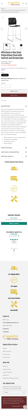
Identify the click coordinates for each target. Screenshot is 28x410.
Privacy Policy (16, 406)
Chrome (5, 75)
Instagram (6, 328)
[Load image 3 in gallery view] (21, 47)
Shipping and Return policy (10, 378)
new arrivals (6, 354)
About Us (5, 366)
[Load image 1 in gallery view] (7, 47)
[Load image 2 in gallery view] (14, 47)
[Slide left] (2, 28)
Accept (23, 406)
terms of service (7, 372)
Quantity (3, 83)
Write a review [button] (14, 223)
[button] (1, 3)
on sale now (6, 357)
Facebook (6, 331)
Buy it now (14, 95)
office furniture (7, 351)
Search (5, 348)
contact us (6, 375)
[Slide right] (26, 28)
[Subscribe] (23, 392)
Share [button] (4, 100)
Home (2, 8)
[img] (14, 234)
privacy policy (7, 369)
